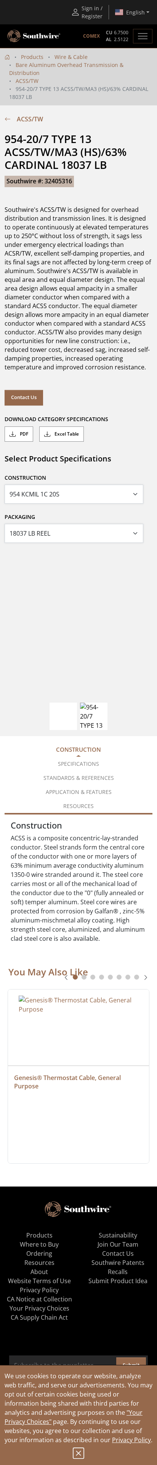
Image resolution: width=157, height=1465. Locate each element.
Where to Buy (39, 1244)
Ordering (39, 1253)
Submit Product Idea (117, 1281)
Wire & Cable (71, 56)
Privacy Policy (131, 1440)
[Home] (7, 57)
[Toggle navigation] (142, 36)
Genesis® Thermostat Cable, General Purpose (68, 1082)
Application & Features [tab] (79, 791)
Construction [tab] (78, 749)
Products (32, 56)
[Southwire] (34, 36)
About (39, 1272)
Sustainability (118, 1235)
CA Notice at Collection (39, 1299)
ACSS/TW (27, 80)
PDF (23, 434)
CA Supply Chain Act (39, 1317)
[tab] (75, 977)
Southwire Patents (117, 1262)
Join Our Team (118, 1244)
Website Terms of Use (39, 1281)
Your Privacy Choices (39, 1308)
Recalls (118, 1272)
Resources (39, 1262)
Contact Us (24, 397)
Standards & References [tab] (78, 777)
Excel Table (66, 434)
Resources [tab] (78, 806)
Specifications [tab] (78, 763)
